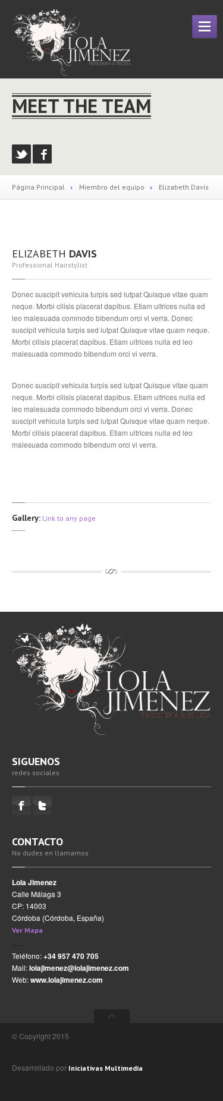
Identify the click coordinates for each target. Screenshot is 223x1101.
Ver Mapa (27, 930)
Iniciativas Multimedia (105, 1068)
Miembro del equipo (112, 187)
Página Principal (38, 187)
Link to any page (69, 518)
